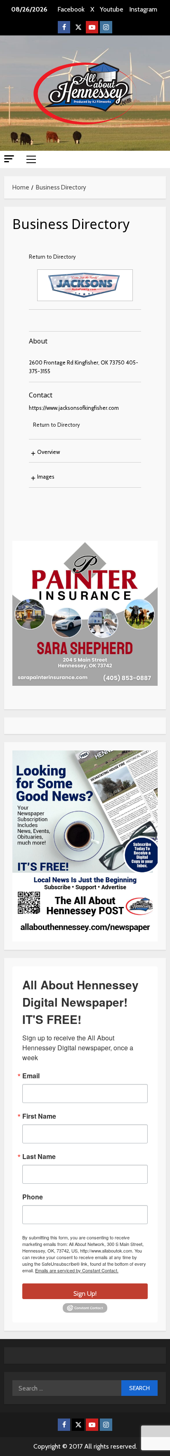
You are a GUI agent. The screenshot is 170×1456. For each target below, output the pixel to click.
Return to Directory (52, 256)
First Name (39, 1116)
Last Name (39, 1156)
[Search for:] (66, 1388)
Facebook (71, 9)
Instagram (143, 9)
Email (31, 1076)
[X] (78, 27)
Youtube (111, 9)
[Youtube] (92, 27)
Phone (32, 1197)
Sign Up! (85, 1293)
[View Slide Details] (85, 613)
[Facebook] (64, 27)
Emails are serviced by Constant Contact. (76, 1270)
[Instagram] (106, 27)
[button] (9, 158)
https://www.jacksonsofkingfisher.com (74, 407)
